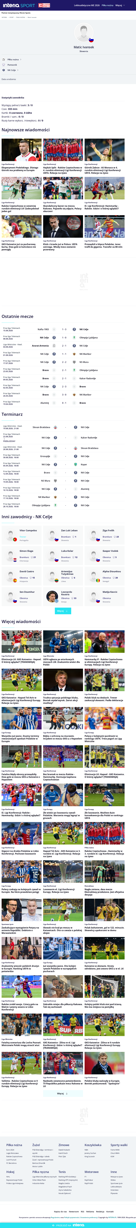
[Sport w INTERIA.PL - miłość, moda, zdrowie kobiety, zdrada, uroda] (28, 5)
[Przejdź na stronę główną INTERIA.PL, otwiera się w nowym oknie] (11, 5)
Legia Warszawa (12, 1153)
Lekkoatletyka (116, 1186)
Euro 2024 (10, 1150)
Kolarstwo (114, 1190)
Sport (11, 17)
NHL (8, 1176)
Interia (4, 17)
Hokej (10, 1172)
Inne (114, 1172)
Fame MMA (115, 1150)
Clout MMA (115, 1153)
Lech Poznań (11, 1160)
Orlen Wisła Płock (39, 1180)
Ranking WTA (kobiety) (67, 1176)
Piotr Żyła (62, 1156)
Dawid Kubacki (64, 1150)
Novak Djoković (65, 1193)
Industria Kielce (38, 1183)
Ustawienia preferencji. (89, 1217)
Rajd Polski (89, 1183)
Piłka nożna (20, 17)
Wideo (113, 1180)
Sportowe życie (116, 1183)
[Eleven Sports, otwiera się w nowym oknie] (44, 5)
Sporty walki (119, 1145)
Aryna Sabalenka (65, 1190)
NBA (86, 1150)
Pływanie (114, 1193)
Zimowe (64, 1145)
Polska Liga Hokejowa (14, 1183)
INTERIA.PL (112, 1217)
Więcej (60, 610)
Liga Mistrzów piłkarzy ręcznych (44, 1176)
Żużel (36, 1145)
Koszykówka (93, 1145)
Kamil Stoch (63, 1153)
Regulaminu (55, 1217)
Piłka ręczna (40, 1172)
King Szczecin (90, 1156)
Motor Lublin (37, 1166)
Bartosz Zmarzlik (38, 1163)
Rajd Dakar (89, 1180)
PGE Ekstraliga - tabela (40, 1156)
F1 (85, 1176)
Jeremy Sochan (90, 1153)
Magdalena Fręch (65, 1186)
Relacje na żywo (117, 1176)
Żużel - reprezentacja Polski (42, 1160)
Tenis (62, 1172)
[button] (107, 5)
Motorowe (92, 1172)
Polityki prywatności (71, 1217)
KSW (112, 1156)
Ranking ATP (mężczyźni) (68, 1180)
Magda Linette (64, 1183)
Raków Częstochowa (14, 1156)
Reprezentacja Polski (14, 1180)
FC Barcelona (11, 1163)
